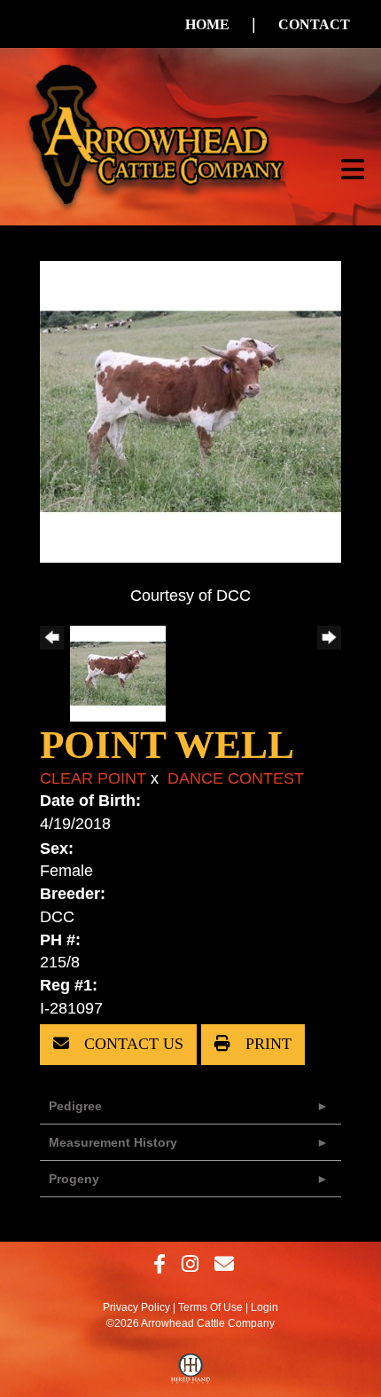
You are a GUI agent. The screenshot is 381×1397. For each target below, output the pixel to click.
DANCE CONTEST (235, 778)
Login (264, 1307)
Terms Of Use (210, 1307)
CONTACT (314, 24)
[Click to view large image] (190, 410)
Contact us (131, 1044)
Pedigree (75, 1106)
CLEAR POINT (93, 778)
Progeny (74, 1179)
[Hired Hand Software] (191, 1373)
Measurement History (113, 1142)
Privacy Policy (136, 1307)
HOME (207, 24)
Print (266, 1044)
